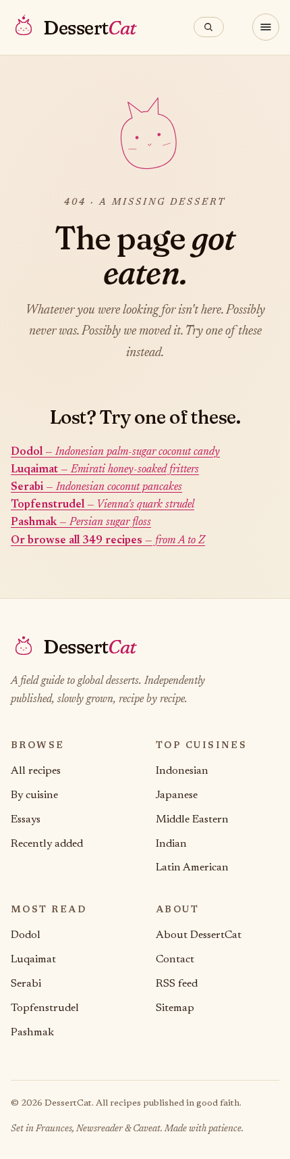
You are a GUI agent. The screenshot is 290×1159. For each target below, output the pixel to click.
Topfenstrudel (45, 1008)
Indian (171, 844)
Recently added (47, 844)
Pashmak (32, 1032)
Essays (25, 819)
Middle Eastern (192, 819)
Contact (175, 959)
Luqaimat (33, 959)
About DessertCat (198, 935)
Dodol (25, 935)
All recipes (36, 771)
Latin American (192, 867)
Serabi (26, 984)
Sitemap (175, 1008)
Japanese (177, 795)
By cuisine (34, 795)
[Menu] (265, 27)
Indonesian (182, 771)
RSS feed (177, 984)
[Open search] (209, 27)
